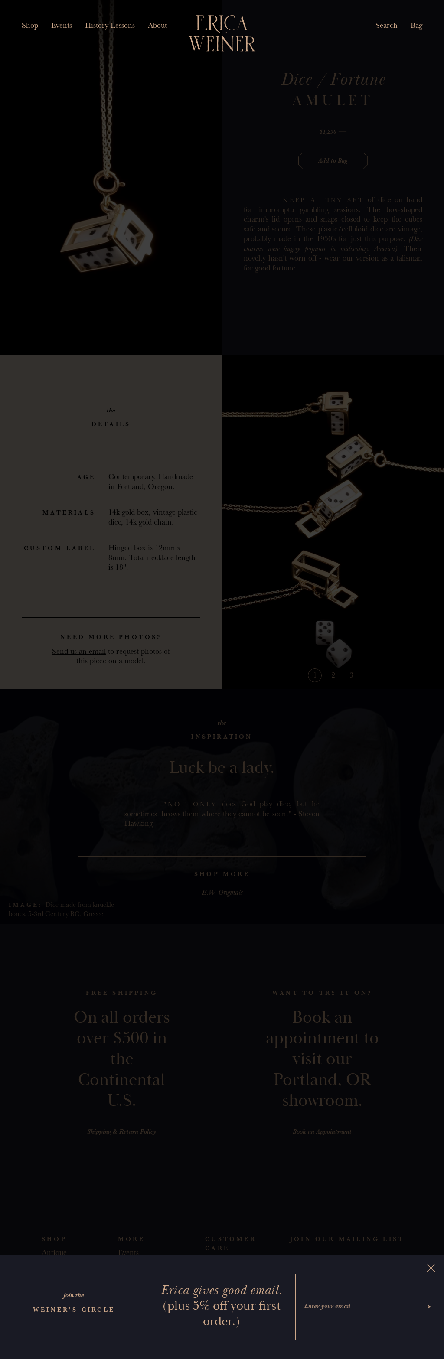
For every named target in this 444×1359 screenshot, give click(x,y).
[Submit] (427, 1306)
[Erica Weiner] (222, 33)
